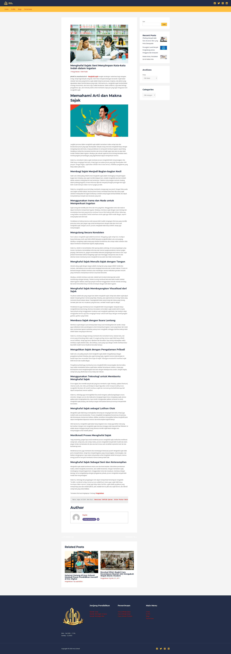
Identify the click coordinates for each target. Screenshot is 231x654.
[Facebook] (215, 3)
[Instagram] (223, 3)
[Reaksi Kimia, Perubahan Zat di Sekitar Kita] (163, 57)
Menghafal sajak (93, 76)
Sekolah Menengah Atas (97, 616)
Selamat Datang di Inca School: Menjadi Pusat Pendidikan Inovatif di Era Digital (81, 577)
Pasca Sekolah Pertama (125, 616)
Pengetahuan (75, 72)
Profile (13, 9)
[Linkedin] (227, 3)
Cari (144, 21)
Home (6, 9)
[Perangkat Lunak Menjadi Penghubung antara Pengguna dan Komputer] (163, 48)
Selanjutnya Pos (131, 537)
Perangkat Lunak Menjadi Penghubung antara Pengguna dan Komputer (150, 50)
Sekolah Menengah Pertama (98, 614)
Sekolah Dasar (94, 612)
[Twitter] (219, 3)
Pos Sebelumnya (68, 537)
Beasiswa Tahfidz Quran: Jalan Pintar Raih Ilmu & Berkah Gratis (119, 499)
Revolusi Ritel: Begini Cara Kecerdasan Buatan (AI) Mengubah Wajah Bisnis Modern (117, 574)
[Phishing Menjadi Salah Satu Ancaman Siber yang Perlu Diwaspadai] (163, 39)
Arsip (144, 75)
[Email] (98, 519)
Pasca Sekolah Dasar (124, 612)
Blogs (19, 9)
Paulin (84, 515)
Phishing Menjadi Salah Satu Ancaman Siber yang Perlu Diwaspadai (150, 40)
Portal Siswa (28, 9)
